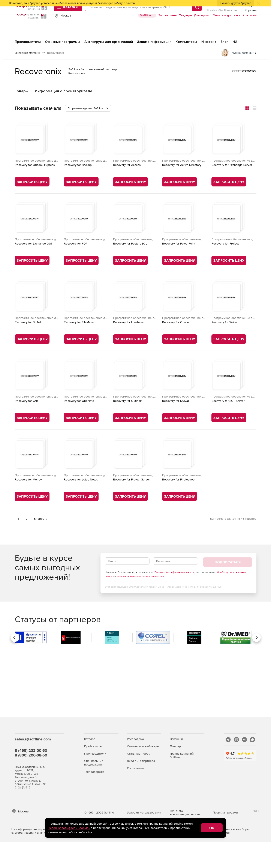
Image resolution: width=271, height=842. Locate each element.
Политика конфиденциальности (185, 812)
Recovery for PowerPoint (178, 243)
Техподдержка (94, 771)
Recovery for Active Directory (181, 165)
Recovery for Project (225, 243)
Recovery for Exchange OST (33, 243)
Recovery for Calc (26, 400)
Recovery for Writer (224, 322)
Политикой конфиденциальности (174, 572)
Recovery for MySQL (176, 400)
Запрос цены (167, 15)
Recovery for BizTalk (28, 322)
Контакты (249, 15)
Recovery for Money (28, 479)
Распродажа (135, 739)
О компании (135, 768)
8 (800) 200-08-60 (31, 755)
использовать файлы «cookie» (69, 828)
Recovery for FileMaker (79, 322)
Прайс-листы (93, 746)
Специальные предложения (93, 762)
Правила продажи (225, 812)
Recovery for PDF (75, 243)
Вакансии (176, 739)
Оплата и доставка (226, 15)
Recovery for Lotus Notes (81, 479)
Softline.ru (147, 15)
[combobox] (88, 108)
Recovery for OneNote (79, 400)
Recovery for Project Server (131, 479)
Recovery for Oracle (175, 322)
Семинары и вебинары (143, 746)
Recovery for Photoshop (178, 479)
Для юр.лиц (202, 15)
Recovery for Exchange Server (231, 165)
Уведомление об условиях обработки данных (194, 586)
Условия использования (144, 812)
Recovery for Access (127, 165)
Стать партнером (138, 753)
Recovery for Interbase (128, 322)
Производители (95, 753)
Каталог (89, 739)
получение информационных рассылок (140, 576)
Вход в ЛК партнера (141, 760)
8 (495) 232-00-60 (31, 750)
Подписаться (228, 562)
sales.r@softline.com (223, 10)
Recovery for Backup (78, 165)
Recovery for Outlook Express (35, 165)
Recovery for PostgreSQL (130, 243)
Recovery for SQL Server (228, 400)
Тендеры (185, 15)
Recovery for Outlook (127, 400)
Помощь (175, 746)
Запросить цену (32, 182)
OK (211, 828)
